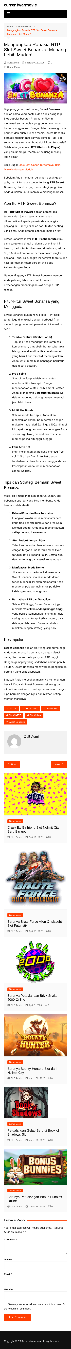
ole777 (12, 708)
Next (57, 764)
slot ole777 (15, 715)
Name (8, 1259)
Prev (13, 764)
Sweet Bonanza (17, 722)
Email (8, 1274)
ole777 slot (31, 708)
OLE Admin (13, 62)
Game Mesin (13, 67)
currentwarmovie (20, 4)
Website (8, 1289)
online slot (51, 708)
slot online (35, 715)
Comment (10, 1239)
